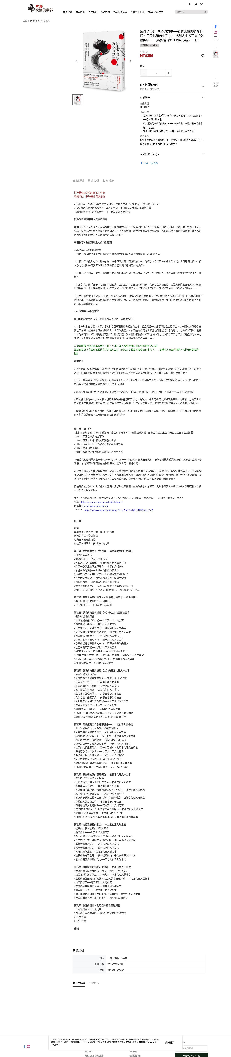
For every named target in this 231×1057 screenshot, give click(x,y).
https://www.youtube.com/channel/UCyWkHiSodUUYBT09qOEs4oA (119, 510)
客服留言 (133, 1052)
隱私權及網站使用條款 (94, 1056)
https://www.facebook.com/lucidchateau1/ (101, 502)
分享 (145, 163)
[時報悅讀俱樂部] (40, 8)
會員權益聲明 (135, 1056)
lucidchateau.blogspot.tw (96, 506)
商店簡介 (89, 1052)
